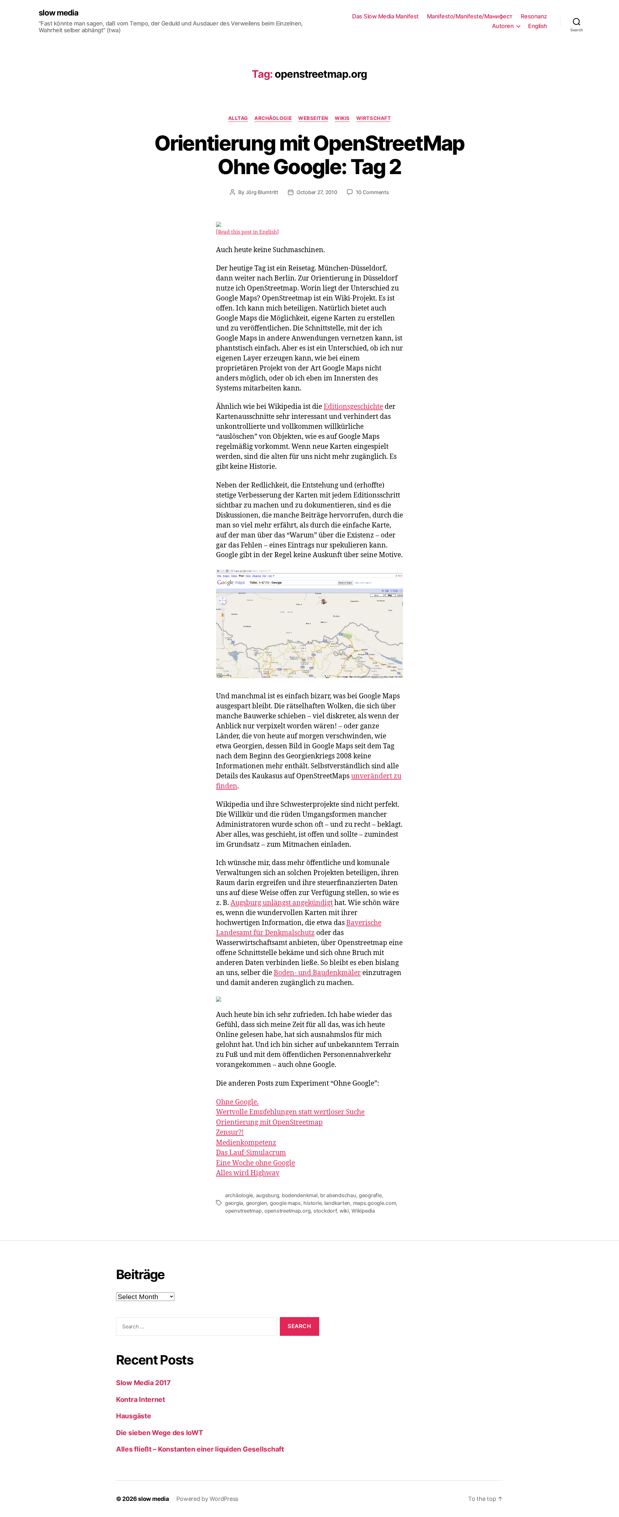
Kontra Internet (140, 1399)
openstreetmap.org (287, 1210)
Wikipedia (363, 1210)
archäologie (239, 1195)
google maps (285, 1203)
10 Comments (372, 192)
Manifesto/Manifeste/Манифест (470, 16)
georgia (234, 1203)
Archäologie (273, 118)
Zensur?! (230, 1132)
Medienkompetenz (246, 1142)
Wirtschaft (373, 118)
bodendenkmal (300, 1195)
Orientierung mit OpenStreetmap (269, 1122)
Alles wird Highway (248, 1173)
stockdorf (325, 1210)
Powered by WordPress (207, 1498)
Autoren (503, 26)
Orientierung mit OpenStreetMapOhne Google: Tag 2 (309, 155)
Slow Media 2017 (143, 1383)
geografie (370, 1195)
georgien (256, 1203)
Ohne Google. (237, 1102)
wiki (344, 1210)
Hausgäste (133, 1416)
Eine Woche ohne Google (255, 1163)
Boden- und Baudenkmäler (317, 973)
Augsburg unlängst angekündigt (282, 903)
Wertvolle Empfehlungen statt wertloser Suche (290, 1112)
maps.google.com (374, 1203)
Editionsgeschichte (353, 406)
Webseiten (313, 118)
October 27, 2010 (317, 192)
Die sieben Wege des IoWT (159, 1433)
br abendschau (338, 1195)
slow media (58, 13)
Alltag (238, 118)
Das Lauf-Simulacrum (251, 1152)
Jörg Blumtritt (262, 192)
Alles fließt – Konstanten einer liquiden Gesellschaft (200, 1449)
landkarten (337, 1203)
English (537, 26)
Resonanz (534, 16)
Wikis (342, 118)
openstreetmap (243, 1210)
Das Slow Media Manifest (385, 16)
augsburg (267, 1195)
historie (312, 1203)
